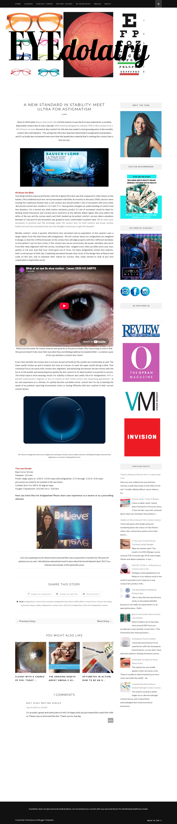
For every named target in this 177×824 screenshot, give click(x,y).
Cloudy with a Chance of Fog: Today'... (30, 678)
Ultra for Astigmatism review (95, 605)
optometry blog (27, 605)
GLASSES (28, 4)
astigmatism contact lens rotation (38, 601)
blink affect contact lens (85, 601)
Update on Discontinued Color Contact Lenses (140, 520)
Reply (111, 720)
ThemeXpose (30, 820)
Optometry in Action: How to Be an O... (97, 678)
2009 (49, 206)
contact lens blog (104, 601)
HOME (18, 4)
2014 (59, 206)
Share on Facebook (41, 594)
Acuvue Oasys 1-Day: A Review (145, 499)
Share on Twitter (69, 594)
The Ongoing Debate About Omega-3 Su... (62, 678)
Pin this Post (92, 594)
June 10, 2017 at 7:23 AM (36, 707)
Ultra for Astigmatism (73, 605)
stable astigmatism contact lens (49, 605)
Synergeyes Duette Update (144, 639)
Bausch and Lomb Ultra (47, 122)
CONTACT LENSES (44, 4)
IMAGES (97, 4)
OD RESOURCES (83, 4)
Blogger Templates (46, 820)
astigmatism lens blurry (64, 601)
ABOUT (108, 4)
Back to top (153, 820)
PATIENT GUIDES (64, 4)
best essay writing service (43, 703)
